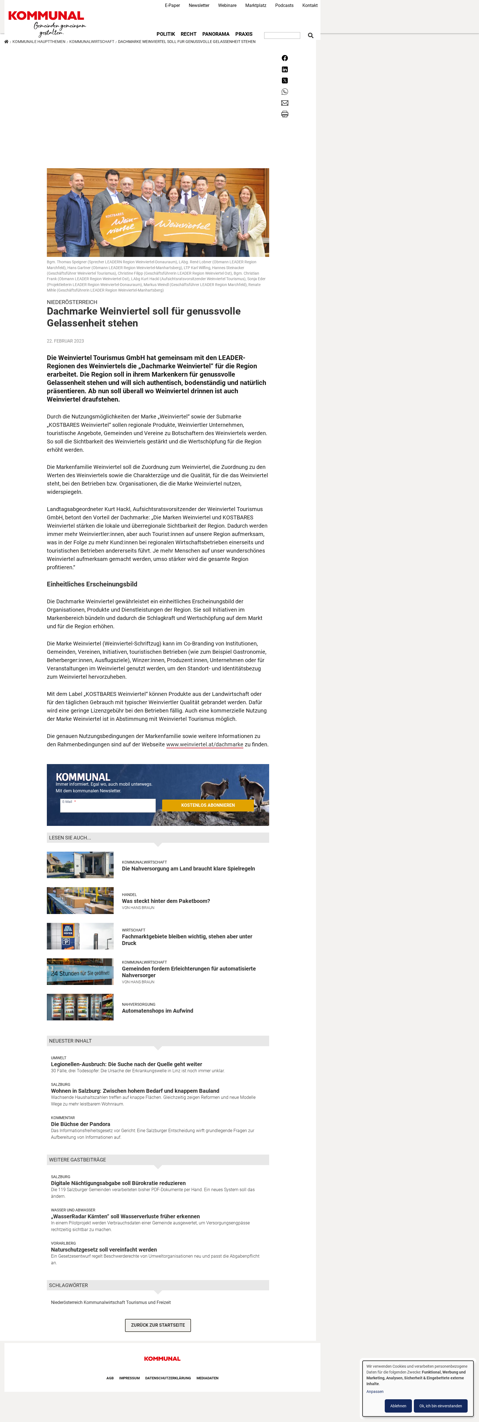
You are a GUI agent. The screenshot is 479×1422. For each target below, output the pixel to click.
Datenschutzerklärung (168, 1378)
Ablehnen (398, 1406)
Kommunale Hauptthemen (38, 41)
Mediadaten (207, 1378)
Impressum (129, 1378)
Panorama (216, 34)
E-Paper (172, 5)
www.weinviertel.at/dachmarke (204, 744)
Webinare (227, 5)
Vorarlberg (63, 1243)
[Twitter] (284, 80)
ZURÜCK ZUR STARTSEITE (158, 1325)
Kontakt (310, 5)
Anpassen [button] (375, 1391)
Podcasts (284, 5)
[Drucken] (284, 113)
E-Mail (67, 802)
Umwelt (58, 1058)
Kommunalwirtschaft (91, 41)
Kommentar (63, 1117)
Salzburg (60, 1084)
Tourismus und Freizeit (148, 1302)
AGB (110, 1378)
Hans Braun (142, 907)
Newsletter (199, 5)
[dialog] (418, 1388)
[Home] (48, 24)
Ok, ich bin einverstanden (440, 1406)
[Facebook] (284, 57)
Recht (189, 34)
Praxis (244, 34)
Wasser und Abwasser (73, 1210)
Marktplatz (255, 5)
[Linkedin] (284, 69)
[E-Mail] (284, 102)
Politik (166, 34)
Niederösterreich (67, 1302)
